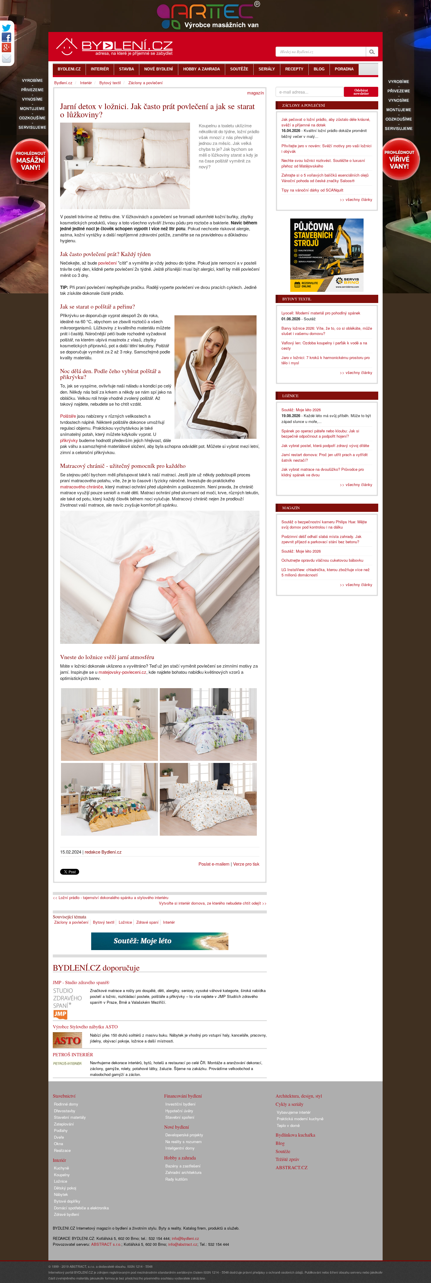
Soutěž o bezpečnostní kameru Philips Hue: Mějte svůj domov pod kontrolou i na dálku (324, 524)
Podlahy (61, 1130)
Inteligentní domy (180, 1148)
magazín (255, 92)
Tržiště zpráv (287, 1159)
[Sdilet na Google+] (6, 47)
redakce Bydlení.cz (103, 852)
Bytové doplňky (67, 1201)
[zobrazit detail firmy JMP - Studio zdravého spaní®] (67, 1003)
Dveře (59, 1137)
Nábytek (61, 1194)
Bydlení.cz (63, 82)
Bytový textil (103, 922)
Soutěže (283, 1151)
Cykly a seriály (289, 1104)
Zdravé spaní (147, 922)
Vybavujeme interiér (293, 1112)
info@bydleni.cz (185, 1238)
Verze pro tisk (246, 864)
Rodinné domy (66, 1104)
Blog (280, 1143)
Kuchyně (61, 1168)
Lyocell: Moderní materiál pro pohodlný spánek (320, 313)
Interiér (169, 922)
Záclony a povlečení (71, 922)
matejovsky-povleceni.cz (122, 672)
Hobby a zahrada (180, 1158)
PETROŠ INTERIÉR (73, 1054)
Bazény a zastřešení (183, 1166)
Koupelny (62, 1174)
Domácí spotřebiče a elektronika (81, 1208)
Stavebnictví (64, 1096)
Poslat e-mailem (214, 864)
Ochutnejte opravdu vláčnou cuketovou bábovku (322, 560)
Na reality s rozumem (183, 1141)
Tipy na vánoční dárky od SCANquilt (312, 190)
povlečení (107, 263)
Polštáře (68, 416)
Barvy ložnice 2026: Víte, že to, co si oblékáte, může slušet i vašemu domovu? (326, 330)
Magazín (291, 507)
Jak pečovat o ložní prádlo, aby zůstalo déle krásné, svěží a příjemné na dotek (325, 122)
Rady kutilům (176, 1179)
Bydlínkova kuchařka (295, 1135)
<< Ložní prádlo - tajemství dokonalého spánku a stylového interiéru (110, 897)
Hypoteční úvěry (179, 1110)
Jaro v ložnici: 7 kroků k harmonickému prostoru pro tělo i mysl (325, 360)
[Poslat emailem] (6, 58)
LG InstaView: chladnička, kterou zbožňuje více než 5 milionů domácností (325, 572)
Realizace (62, 1150)
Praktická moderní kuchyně (300, 1118)
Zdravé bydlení (66, 1214)
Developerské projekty (184, 1135)
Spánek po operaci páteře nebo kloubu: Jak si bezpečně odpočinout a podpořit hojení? (320, 433)
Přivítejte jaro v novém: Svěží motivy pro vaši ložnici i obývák (326, 148)
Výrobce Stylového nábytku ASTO (85, 1026)
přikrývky (69, 440)
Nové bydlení (176, 1127)
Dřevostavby (64, 1110)
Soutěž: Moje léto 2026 (301, 409)
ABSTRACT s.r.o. (106, 1244)
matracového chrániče (81, 486)
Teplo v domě (288, 1125)
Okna (58, 1143)
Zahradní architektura (183, 1172)
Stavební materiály (70, 1117)
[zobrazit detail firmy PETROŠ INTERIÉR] (67, 1062)
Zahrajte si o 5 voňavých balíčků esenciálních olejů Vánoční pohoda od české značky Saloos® (325, 177)
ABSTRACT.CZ (292, 1167)
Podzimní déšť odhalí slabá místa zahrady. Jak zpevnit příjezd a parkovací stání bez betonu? (321, 539)
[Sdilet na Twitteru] (6, 28)
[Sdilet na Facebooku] (6, 37)
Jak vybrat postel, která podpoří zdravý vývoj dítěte (325, 445)
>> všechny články (356, 199)
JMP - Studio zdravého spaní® (81, 982)
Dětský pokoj (65, 1188)
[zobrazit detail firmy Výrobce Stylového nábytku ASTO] (67, 1039)
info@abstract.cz (182, 1244)
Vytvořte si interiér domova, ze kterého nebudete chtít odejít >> (213, 903)
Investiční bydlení (180, 1104)
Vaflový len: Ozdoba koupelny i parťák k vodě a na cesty (324, 345)
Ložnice (125, 922)
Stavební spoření (179, 1117)
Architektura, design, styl (299, 1096)
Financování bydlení (183, 1096)
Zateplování (64, 1124)
